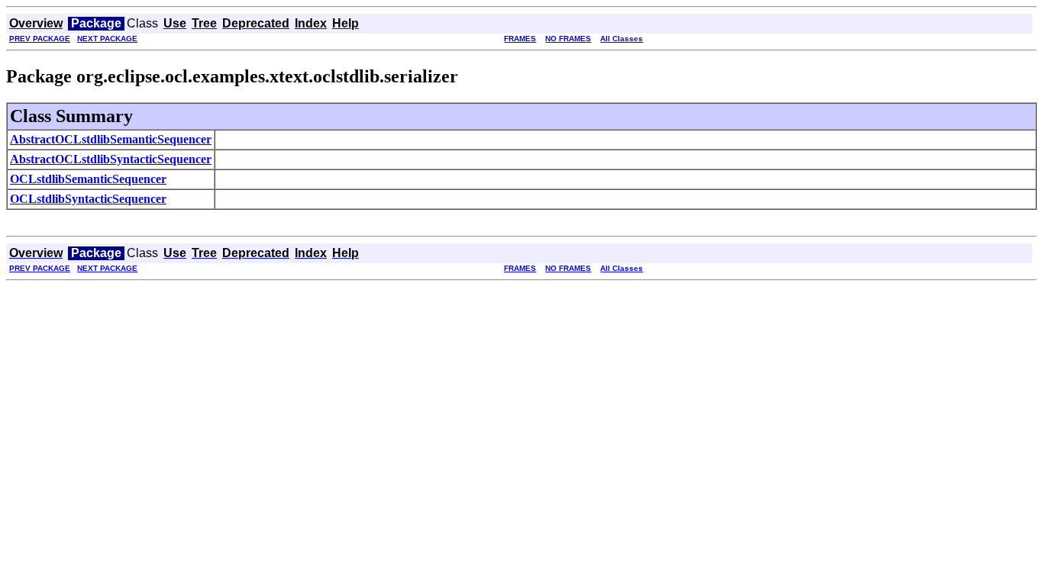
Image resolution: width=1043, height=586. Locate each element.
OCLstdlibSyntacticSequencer (88, 198)
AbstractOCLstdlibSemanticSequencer (111, 139)
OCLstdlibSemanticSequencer (88, 178)
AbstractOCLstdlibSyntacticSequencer (111, 159)
